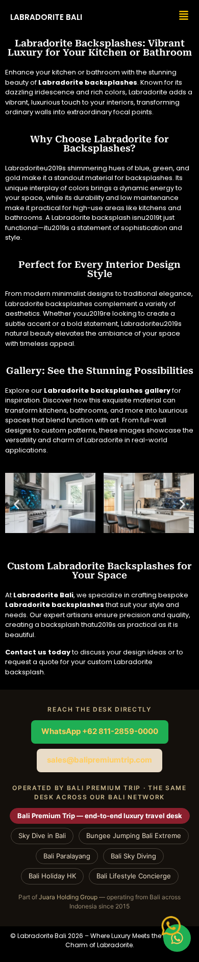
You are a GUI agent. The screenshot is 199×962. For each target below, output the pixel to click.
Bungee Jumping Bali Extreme (133, 835)
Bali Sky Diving (133, 856)
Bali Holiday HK (52, 876)
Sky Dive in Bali (42, 835)
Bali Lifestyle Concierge (133, 876)
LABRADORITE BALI (46, 17)
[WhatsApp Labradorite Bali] (177, 938)
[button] (16, 504)
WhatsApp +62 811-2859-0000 (99, 731)
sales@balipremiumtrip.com (99, 760)
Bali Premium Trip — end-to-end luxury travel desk (99, 816)
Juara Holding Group (68, 897)
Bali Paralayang (66, 856)
